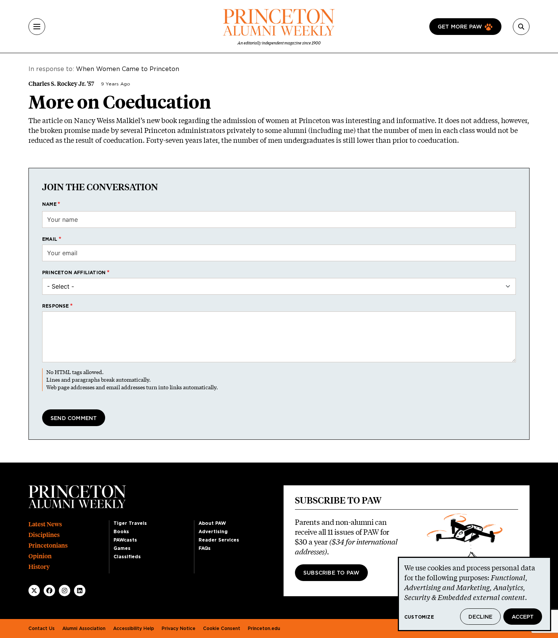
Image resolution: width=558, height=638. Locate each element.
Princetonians (48, 545)
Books (121, 531)
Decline (480, 617)
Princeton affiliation (74, 272)
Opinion (40, 556)
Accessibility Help (133, 628)
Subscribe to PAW (331, 573)
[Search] (521, 26)
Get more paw (460, 27)
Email (49, 239)
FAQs (205, 548)
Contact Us (41, 628)
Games (122, 548)
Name (49, 204)
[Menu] (36, 26)
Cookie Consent (221, 628)
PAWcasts (125, 540)
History (39, 566)
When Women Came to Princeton (127, 69)
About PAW (212, 523)
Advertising (213, 531)
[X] (34, 590)
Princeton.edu (264, 628)
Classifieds (127, 556)
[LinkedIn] (79, 590)
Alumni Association (84, 628)
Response (55, 306)
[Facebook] (49, 590)
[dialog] (474, 593)
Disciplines (44, 535)
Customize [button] (419, 617)
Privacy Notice (178, 628)
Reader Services (219, 540)
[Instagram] (64, 590)
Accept (523, 617)
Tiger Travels (130, 523)
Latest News (45, 524)
